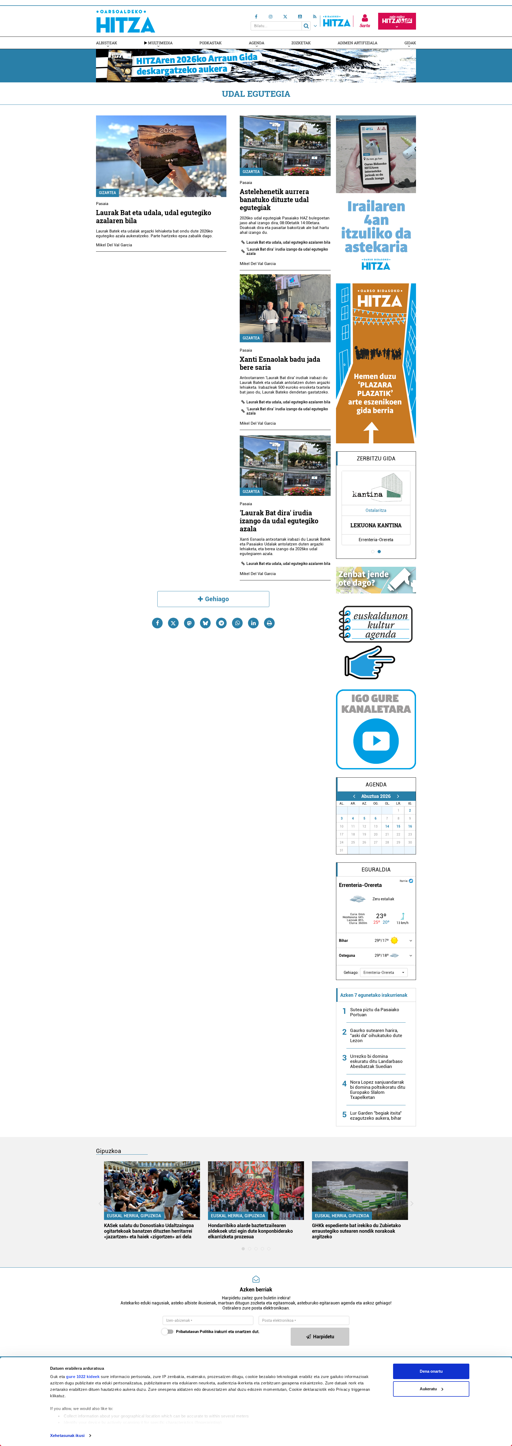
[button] (384, 972)
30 (379, 810)
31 (390, 810)
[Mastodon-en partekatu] (189, 623)
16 (410, 826)
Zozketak (301, 42)
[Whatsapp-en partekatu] (237, 623)
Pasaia (102, 203)
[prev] (354, 796)
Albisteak (106, 42)
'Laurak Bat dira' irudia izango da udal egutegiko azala (279, 520)
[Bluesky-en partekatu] (205, 623)
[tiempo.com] (411, 880)
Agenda (256, 42)
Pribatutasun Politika (194, 1331)
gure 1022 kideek (82, 1376)
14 (387, 826)
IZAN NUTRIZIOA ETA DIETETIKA (376, 525)
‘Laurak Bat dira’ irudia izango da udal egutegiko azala (287, 251)
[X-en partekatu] (173, 623)
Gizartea (107, 193)
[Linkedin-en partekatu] (253, 623)
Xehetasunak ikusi (67, 1435)
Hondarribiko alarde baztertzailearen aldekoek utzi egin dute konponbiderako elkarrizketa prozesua (250, 1231)
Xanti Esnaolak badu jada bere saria (280, 363)
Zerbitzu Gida (376, 458)
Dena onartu (431, 1371)
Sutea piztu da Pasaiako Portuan (374, 1012)
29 (367, 810)
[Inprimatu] (269, 623)
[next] (398, 796)
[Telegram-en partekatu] (221, 623)
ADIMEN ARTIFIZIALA (357, 42)
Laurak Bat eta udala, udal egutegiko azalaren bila (153, 216)
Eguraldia (376, 870)
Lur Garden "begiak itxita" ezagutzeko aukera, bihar (376, 1115)
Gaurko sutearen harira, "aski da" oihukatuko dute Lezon (376, 1035)
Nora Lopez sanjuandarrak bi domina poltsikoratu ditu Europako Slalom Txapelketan (377, 1089)
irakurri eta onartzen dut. (217, 1331)
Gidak (410, 42)
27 (345, 810)
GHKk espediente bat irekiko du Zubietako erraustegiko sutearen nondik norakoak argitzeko (356, 1231)
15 (398, 826)
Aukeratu (428, 1389)
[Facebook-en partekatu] (157, 623)
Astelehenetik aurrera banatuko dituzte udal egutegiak (274, 199)
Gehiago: (351, 972)
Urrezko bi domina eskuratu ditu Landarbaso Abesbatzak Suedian (376, 1061)
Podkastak (210, 42)
